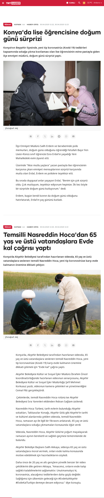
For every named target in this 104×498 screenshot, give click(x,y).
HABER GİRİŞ (32, 24)
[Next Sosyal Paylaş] (30, 136)
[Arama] (79, 3)
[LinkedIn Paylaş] (52, 136)
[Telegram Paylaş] (59, 136)
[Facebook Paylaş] (37, 136)
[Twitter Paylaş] (44, 136)
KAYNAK (17, 24)
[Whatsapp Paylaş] (66, 136)
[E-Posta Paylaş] (73, 136)
